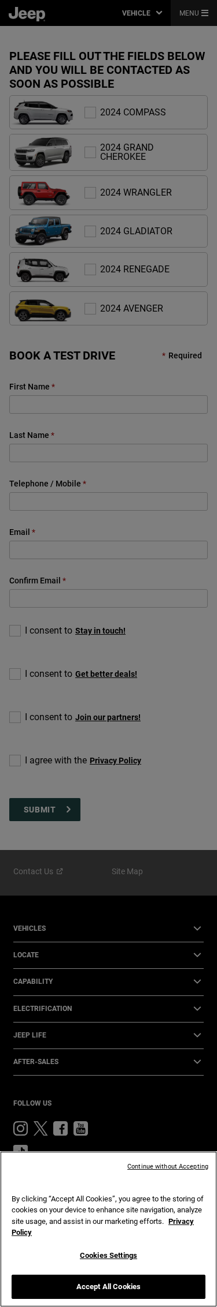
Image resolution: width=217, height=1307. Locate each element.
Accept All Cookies (108, 1286)
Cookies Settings (108, 1255)
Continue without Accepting (167, 1166)
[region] (108, 1229)
